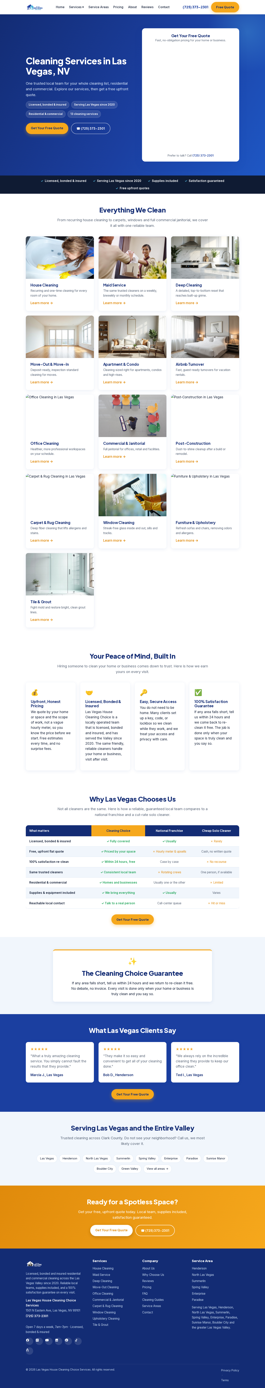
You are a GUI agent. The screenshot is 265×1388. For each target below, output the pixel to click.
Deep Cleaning (102, 1281)
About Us (148, 1268)
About (132, 7)
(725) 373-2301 (195, 7)
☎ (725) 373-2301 (90, 128)
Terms (225, 1380)
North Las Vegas (97, 1158)
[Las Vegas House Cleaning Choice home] (34, 7)
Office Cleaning (103, 1293)
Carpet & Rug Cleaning (108, 1306)
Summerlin (123, 1158)
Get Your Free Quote (47, 128)
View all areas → (157, 1168)
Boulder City (105, 1168)
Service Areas (98, 7)
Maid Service (101, 1275)
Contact (164, 7)
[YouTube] (49, 1341)
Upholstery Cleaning (106, 1318)
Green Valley (129, 1168)
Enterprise (171, 1158)
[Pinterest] (68, 1341)
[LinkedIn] (58, 1341)
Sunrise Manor (215, 1158)
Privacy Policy (230, 1370)
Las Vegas (47, 1158)
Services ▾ (76, 7)
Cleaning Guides (153, 1300)
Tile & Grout (100, 1325)
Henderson (69, 1158)
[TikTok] (78, 1341)
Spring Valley (147, 1158)
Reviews (147, 7)
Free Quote (225, 7)
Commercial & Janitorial (108, 1300)
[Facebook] (29, 1341)
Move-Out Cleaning (106, 1287)
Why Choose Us (153, 1275)
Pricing (118, 7)
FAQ (145, 1293)
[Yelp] (29, 1351)
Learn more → (41, 303)
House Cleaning (103, 1268)
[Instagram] (39, 1341)
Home (60, 7)
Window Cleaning (104, 1312)
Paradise (192, 1158)
